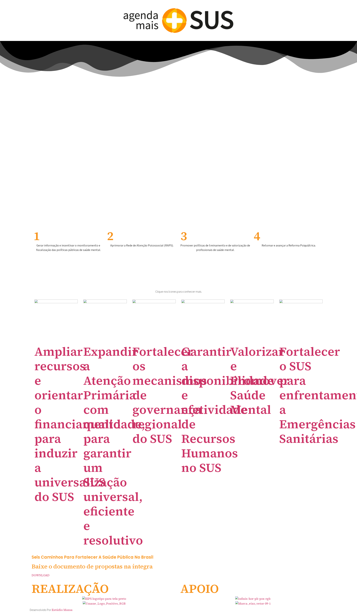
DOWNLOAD (40, 575)
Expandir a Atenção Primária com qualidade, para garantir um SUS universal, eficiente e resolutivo (114, 446)
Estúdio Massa (62, 610)
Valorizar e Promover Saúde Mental (259, 380)
